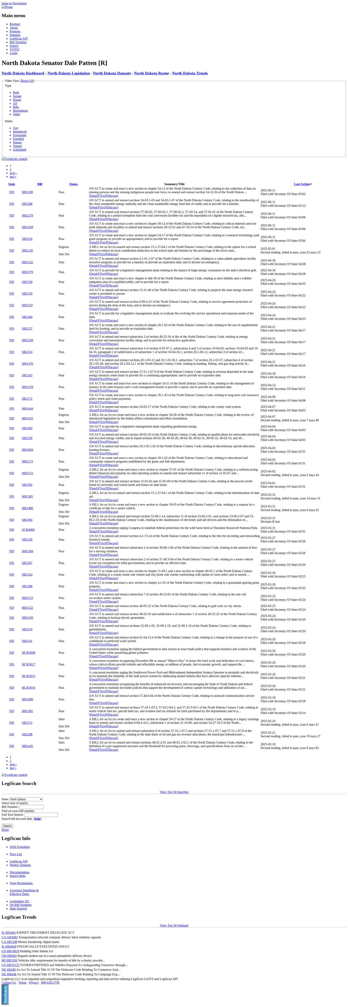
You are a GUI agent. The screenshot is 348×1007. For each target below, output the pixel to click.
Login (13, 53)
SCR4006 (28, 529)
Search (14, 46)
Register (15, 24)
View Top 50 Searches (174, 792)
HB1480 (27, 508)
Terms (22, 982)
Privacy (34, 982)
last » (13, 176)
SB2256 (27, 239)
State (11, 184)
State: (5, 799)
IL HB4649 (9, 946)
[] (37, 818)
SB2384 (27, 520)
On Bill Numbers (21, 905)
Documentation (19, 872)
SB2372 (27, 722)
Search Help (17, 876)
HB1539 (27, 617)
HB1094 (27, 449)
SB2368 (27, 586)
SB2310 (27, 629)
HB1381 (27, 496)
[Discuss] (112, 195)
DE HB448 (9, 974)
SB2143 (27, 375)
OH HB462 (9, 955)
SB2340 (27, 317)
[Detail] (94, 195)
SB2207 (27, 563)
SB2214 (27, 352)
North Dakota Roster (151, 73)
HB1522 (27, 607)
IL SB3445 (9, 932)
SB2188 (27, 204)
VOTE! (15, 49)
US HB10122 (10, 965)
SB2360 (27, 428)
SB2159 (27, 293)
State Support (18, 908)
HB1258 (27, 340)
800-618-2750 (50, 982)
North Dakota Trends (190, 73)
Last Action (302, 184)
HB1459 (27, 227)
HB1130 (27, 250)
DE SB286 (9, 969)
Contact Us (9, 982)
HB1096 (27, 699)
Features (15, 31)
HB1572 (27, 473)
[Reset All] (27, 81)
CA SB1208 (9, 942)
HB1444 (27, 408)
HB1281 (27, 711)
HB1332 (27, 262)
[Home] (7, 7)
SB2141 (27, 641)
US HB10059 (10, 951)
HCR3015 (28, 676)
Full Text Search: (13, 814)
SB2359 (27, 438)
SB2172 (27, 398)
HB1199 (27, 192)
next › (13, 173)
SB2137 (27, 328)
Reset (5, 829)
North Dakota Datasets (112, 73)
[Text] (102, 195)
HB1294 (27, 551)
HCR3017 (28, 664)
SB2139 (27, 539)
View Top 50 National (174, 925)
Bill (39, 184)
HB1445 (27, 746)
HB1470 (27, 363)
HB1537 (27, 305)
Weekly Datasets (20, 865)
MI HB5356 (9, 960)
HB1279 (27, 215)
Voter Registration (21, 883)
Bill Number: (10, 807)
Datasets (15, 35)
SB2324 (27, 574)
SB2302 (27, 484)
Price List (16, 854)
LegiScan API (19, 38)
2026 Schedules (20, 847)
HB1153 (27, 598)
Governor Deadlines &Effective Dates (24, 892)
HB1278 (27, 387)
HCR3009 (28, 652)
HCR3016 (28, 687)
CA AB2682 (10, 937)
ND (11, 192)
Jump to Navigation (14, 3)
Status (73, 184)
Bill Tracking (18, 42)
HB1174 (27, 461)
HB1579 (27, 272)
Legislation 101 (19, 901)
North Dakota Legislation (69, 73)
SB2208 (27, 734)
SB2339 (27, 282)
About (14, 27)
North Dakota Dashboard (23, 73)
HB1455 (27, 418)
